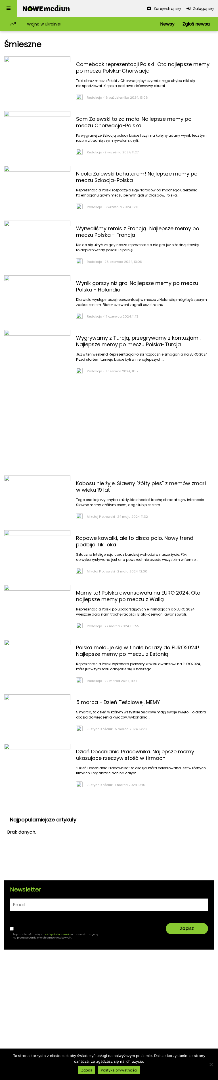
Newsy (167, 24)
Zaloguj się (203, 8)
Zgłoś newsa (196, 24)
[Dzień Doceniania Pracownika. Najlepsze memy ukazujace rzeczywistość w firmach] (37, 765)
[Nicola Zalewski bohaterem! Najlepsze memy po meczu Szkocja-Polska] (37, 188)
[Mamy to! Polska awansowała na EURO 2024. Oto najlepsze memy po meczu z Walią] (37, 607)
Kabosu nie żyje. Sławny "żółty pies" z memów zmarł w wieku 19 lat (141, 486)
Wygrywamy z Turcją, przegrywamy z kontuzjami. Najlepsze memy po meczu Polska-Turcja (138, 341)
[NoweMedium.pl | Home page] (46, 8)
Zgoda (86, 1070)
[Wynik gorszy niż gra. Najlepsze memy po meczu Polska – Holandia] (37, 297)
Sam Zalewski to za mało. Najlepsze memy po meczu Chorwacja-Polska (134, 122)
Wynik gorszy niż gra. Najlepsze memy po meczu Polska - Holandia (137, 286)
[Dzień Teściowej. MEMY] (37, 716)
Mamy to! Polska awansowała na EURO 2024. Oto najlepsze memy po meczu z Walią (138, 596)
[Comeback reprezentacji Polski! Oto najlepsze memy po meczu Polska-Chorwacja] (37, 78)
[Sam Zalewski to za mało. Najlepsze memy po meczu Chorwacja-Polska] (37, 133)
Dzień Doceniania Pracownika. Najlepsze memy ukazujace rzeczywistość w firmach (135, 754)
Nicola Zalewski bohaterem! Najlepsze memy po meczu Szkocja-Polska (137, 176)
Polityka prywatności (119, 1070)
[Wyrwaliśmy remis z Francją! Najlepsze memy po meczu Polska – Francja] (37, 242)
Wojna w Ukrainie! (44, 24)
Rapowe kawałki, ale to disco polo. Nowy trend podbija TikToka (134, 541)
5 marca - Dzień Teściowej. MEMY (118, 702)
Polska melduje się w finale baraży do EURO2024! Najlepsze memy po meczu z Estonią (137, 650)
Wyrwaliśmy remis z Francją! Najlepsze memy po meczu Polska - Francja (137, 231)
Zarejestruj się (166, 8)
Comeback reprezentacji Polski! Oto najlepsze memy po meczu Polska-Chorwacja (142, 67)
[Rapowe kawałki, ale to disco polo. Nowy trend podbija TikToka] (37, 552)
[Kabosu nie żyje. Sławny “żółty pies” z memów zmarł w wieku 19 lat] (37, 497)
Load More (109, 804)
